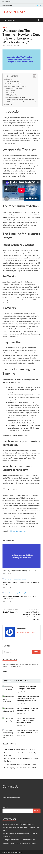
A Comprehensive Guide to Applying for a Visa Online (26, 688)
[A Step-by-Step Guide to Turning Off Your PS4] (21, 568)
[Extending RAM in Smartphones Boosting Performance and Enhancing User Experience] (8, 696)
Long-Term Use (12, 95)
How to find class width (18, 531)
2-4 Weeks (11, 90)
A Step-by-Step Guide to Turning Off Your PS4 (20, 570)
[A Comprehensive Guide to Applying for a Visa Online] (8, 687)
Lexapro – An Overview (12, 81)
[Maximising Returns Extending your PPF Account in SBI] (8, 708)
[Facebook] (35, 5)
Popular (7, 681)
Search (5, 807)
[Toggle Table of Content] (33, 76)
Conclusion (8, 104)
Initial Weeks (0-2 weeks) (15, 88)
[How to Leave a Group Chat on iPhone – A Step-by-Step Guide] (15, 593)
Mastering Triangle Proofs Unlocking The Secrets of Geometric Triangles (25, 720)
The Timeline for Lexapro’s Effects (15, 86)
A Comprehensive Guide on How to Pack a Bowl (20, 764)
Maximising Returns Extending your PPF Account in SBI (27, 709)
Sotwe (4, 671)
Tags (26, 681)
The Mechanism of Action (13, 84)
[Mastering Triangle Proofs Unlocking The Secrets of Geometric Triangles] (8, 718)
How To (4, 27)
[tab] (7, 681)
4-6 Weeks (11, 93)
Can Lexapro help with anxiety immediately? (21, 99)
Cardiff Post (14, 12)
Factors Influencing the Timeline (15, 97)
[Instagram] (40, 5)
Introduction (9, 79)
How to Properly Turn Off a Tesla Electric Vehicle (20, 768)
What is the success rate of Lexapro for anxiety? (22, 102)
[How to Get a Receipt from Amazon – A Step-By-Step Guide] (14, 579)
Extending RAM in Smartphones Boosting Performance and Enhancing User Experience (27, 698)
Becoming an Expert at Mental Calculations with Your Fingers (27, 731)
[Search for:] (21, 652)
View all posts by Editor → (26, 632)
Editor (17, 45)
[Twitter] (37, 5)
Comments (18, 681)
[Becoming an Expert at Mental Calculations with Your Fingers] (8, 730)
